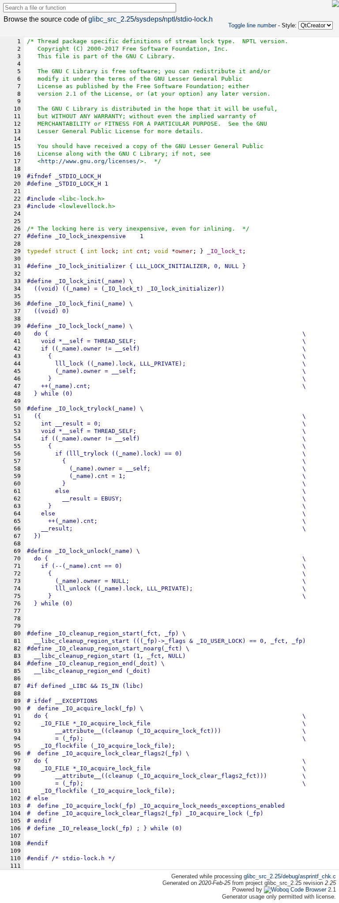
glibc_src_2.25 (111, 19)
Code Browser (308, 889)
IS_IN (110, 686)
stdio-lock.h (195, 19)
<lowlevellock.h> (87, 206)
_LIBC (78, 686)
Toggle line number (252, 25)
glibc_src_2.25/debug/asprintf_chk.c (290, 876)
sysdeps (149, 19)
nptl (169, 19)
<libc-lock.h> (82, 198)
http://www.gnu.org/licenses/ (90, 161)
